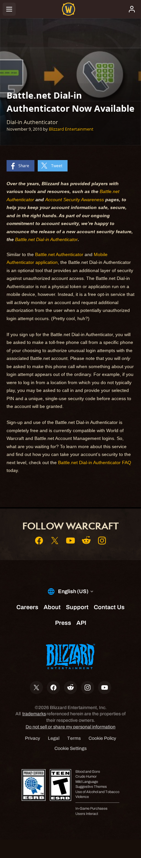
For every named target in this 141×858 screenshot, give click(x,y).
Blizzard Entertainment (71, 129)
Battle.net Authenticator (59, 254)
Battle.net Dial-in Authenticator (46, 239)
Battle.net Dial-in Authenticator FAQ (94, 462)
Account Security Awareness (74, 199)
